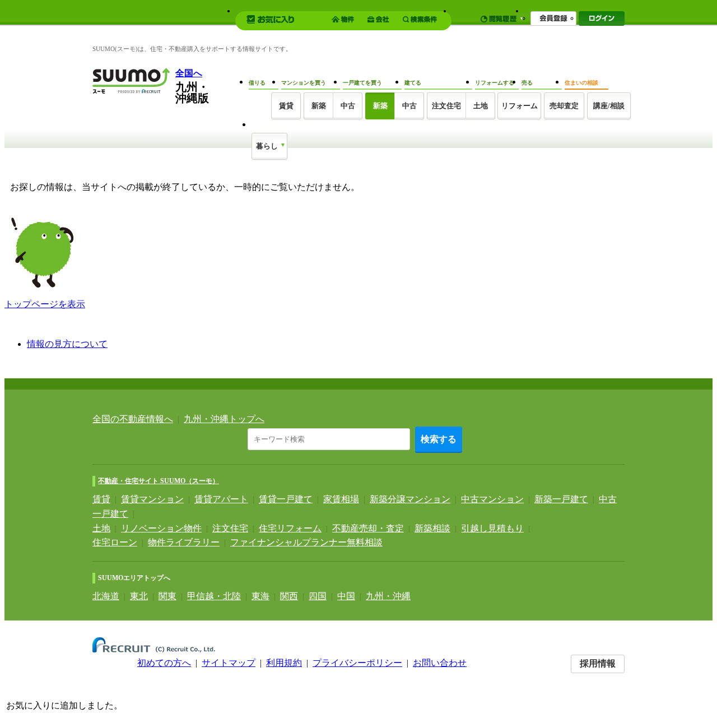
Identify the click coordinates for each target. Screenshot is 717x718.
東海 (260, 596)
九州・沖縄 (388, 596)
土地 (101, 528)
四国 (318, 596)
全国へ (188, 73)
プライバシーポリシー (357, 663)
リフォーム (519, 105)
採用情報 (598, 663)
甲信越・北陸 (214, 596)
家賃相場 (341, 499)
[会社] (380, 19)
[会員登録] (553, 18)
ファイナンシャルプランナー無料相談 (306, 542)
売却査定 (564, 105)
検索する (439, 439)
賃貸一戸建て (286, 499)
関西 (289, 596)
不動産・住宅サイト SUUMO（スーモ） (158, 481)
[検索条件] (421, 19)
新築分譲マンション (410, 499)
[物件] (344, 19)
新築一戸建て (561, 499)
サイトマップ (228, 663)
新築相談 (432, 528)
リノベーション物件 (161, 528)
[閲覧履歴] (502, 19)
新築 (318, 105)
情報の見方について (67, 344)
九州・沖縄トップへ (224, 419)
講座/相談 (609, 105)
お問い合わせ (440, 663)
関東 (167, 596)
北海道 (105, 596)
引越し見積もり (492, 528)
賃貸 (101, 499)
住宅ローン (114, 542)
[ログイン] (602, 18)
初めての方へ (164, 663)
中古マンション (492, 499)
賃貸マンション (152, 499)
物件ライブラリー (184, 542)
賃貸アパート (221, 499)
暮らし (267, 146)
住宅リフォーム (290, 528)
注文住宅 (446, 105)
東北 (139, 596)
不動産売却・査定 (368, 528)
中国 (346, 596)
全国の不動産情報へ (132, 419)
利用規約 (284, 663)
